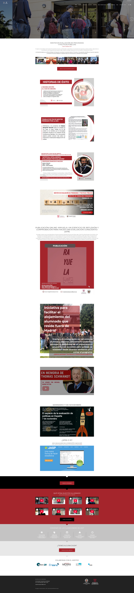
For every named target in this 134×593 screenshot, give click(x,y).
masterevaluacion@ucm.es (40, 584)
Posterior (131, 19)
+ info (67, 24)
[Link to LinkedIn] (129, 5)
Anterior (2, 19)
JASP (81, 444)
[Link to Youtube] (130, 5)
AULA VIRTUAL (129, 0)
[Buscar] (125, 5)
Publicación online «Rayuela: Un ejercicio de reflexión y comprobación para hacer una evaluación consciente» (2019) (67, 230)
